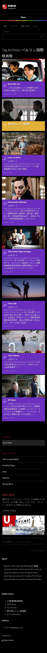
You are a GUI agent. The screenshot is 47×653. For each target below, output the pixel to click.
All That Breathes (13, 614)
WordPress (27, 542)
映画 (5, 26)
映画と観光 (25, 26)
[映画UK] (9, 8)
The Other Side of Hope (19, 251)
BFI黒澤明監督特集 (15, 601)
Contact (6, 31)
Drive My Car (14, 84)
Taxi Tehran (13, 355)
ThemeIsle (41, 550)
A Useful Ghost (8, 465)
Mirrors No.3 (7, 484)
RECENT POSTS (7, 594)
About (35, 26)
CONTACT (5, 620)
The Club (12, 303)
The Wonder (12, 607)
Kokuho (5, 478)
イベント (14, 26)
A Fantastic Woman (17, 202)
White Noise (11, 604)
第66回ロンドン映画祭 (16, 611)
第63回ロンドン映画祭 (19, 123)
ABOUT (4, 559)
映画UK (10, 542)
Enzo (4, 471)
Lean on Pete (14, 157)
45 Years (12, 400)
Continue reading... (9, 510)
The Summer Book (10, 459)
